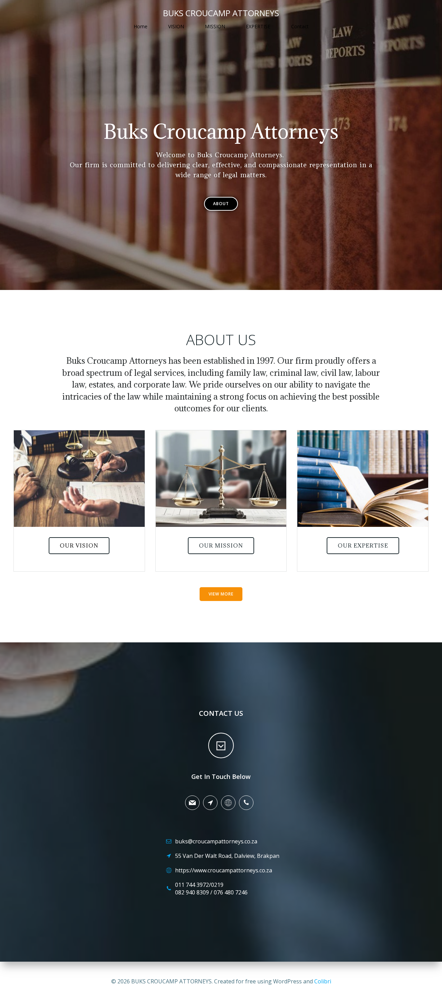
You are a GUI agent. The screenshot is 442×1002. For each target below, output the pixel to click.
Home (140, 26)
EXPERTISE (258, 26)
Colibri (322, 981)
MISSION (215, 26)
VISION (176, 26)
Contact (300, 26)
